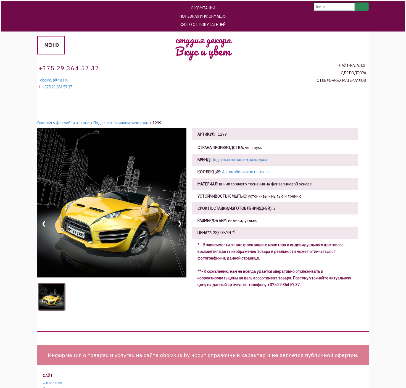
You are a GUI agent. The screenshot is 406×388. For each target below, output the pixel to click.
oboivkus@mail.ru (54, 80)
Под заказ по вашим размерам (239, 159)
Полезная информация (203, 16)
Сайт (48, 375)
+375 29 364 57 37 (57, 87)
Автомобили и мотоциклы (245, 171)
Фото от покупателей (203, 24)
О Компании (203, 8)
